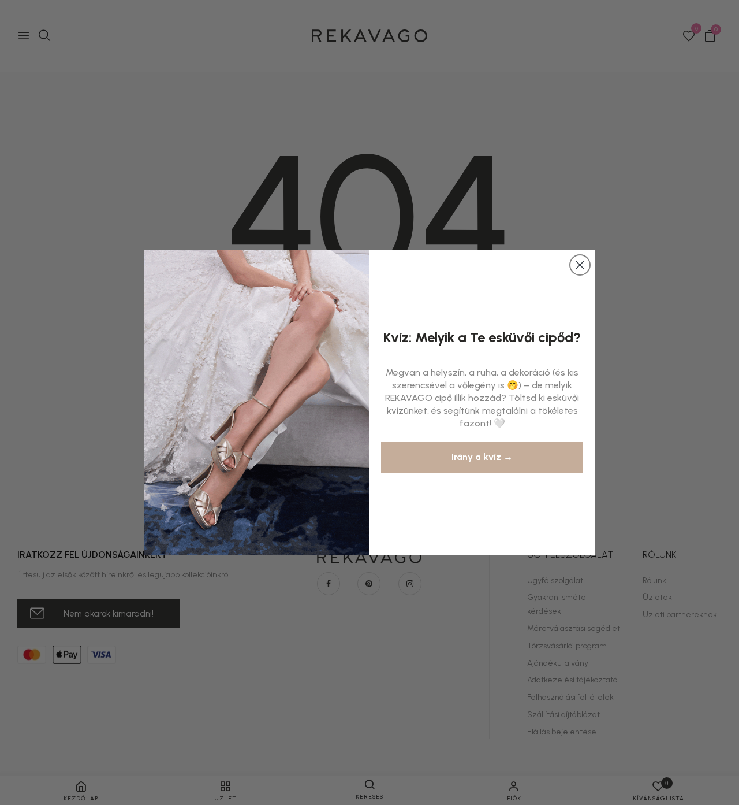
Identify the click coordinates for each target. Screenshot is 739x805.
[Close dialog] (580, 265)
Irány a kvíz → (482, 456)
